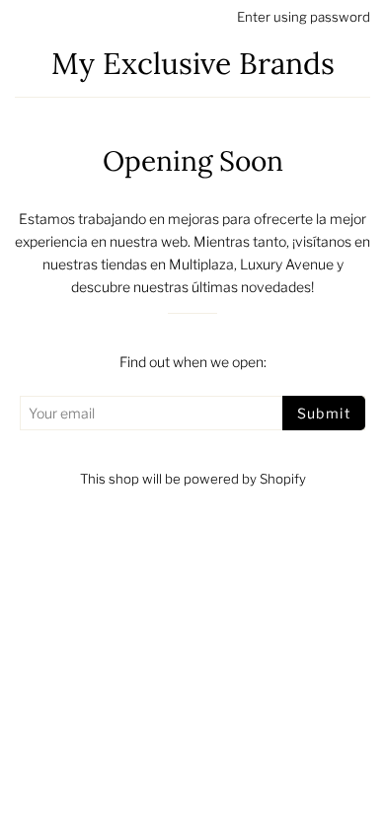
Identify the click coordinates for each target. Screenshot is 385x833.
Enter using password (303, 17)
